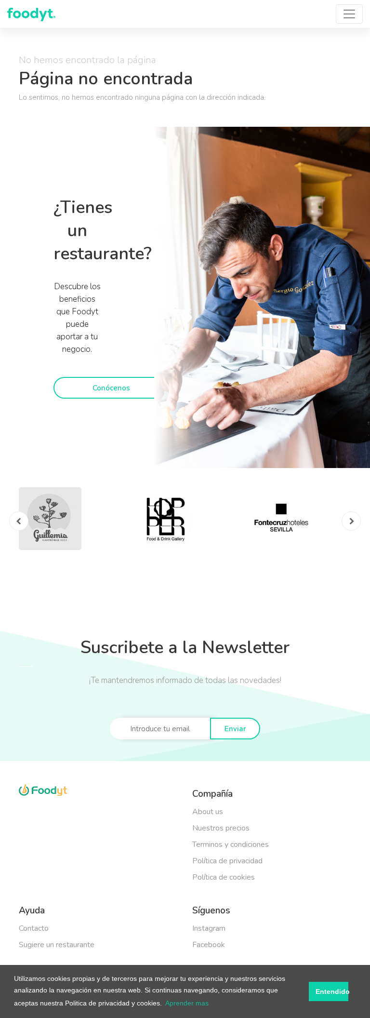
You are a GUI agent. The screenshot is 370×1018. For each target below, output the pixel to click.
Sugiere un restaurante (56, 944)
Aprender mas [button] (187, 1003)
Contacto (34, 928)
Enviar (235, 729)
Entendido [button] (332, 991)
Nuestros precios (221, 828)
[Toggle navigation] (349, 14)
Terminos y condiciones (230, 844)
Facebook (208, 944)
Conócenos (111, 388)
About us (207, 811)
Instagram (208, 928)
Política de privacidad (227, 861)
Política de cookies (223, 877)
